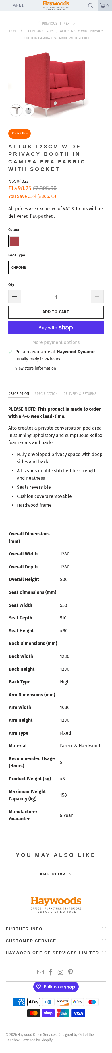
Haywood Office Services (37, 1035)
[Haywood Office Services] (56, 5)
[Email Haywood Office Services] (40, 973)
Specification (46, 394)
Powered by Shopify (37, 1040)
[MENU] (3, 5)
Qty (11, 284)
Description (18, 394)
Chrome (18, 267)
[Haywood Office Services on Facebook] (51, 973)
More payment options (56, 342)
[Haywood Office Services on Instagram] (61, 973)
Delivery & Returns (79, 394)
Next (67, 24)
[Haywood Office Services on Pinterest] (70, 973)
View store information (35, 368)
